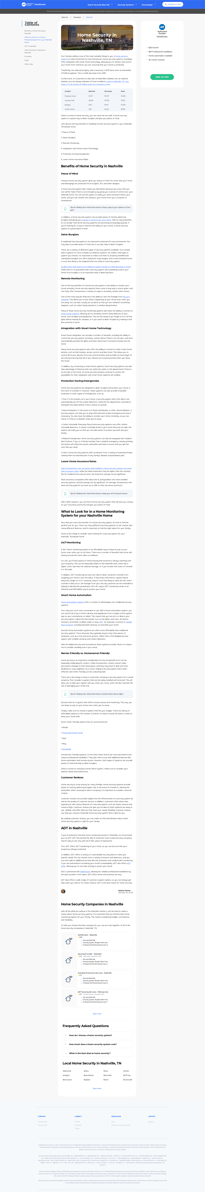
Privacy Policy (42, 1122)
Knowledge (147, 5)
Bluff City (126, 1075)
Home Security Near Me (99, 5)
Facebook (78, 1125)
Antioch (126, 1071)
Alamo (86, 1071)
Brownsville (127, 1080)
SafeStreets (85, 871)
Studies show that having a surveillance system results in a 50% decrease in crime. (96, 267)
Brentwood (67, 1080)
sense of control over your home (97, 220)
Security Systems (126, 5)
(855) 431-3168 (162, 77)
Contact (77, 1122)
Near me (65, 17)
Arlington (66, 1075)
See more (97, 1014)
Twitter (77, 1128)
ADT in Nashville (30, 46)
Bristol (105, 1080)
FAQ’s (27, 60)
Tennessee (77, 17)
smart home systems (70, 313)
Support (151, 1122)
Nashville (89, 17)
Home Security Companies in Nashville (35, 51)
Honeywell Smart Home (72, 733)
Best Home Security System (120, 1125)
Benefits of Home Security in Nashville (35, 32)
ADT (101, 622)
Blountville (107, 1075)
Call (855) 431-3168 (174, 4)
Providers (28, 56)
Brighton (87, 1080)
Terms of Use (42, 1125)
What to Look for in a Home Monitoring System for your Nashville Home (38, 39)
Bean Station (89, 1075)
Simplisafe (66, 749)
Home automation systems (72, 602)
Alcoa (105, 1071)
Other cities (29, 64)
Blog (112, 1122)
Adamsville (67, 1071)
